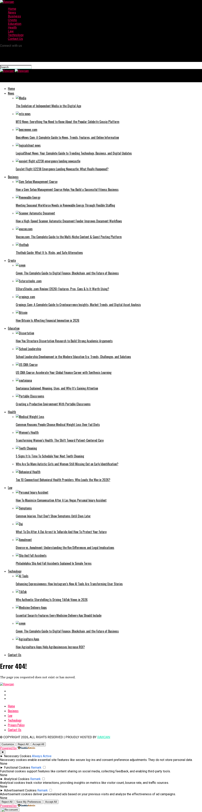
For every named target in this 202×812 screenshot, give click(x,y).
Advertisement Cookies (20, 790)
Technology (16, 35)
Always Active (41, 756)
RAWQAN (103, 737)
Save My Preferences (28, 801)
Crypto (12, 20)
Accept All (38, 744)
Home (12, 9)
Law (11, 31)
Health (12, 27)
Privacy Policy (16, 725)
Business (14, 16)
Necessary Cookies (17, 756)
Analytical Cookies (16, 779)
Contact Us (15, 39)
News (12, 12)
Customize (8, 744)
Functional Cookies (17, 767)
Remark (36, 767)
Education (14, 24)
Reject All (23, 744)
